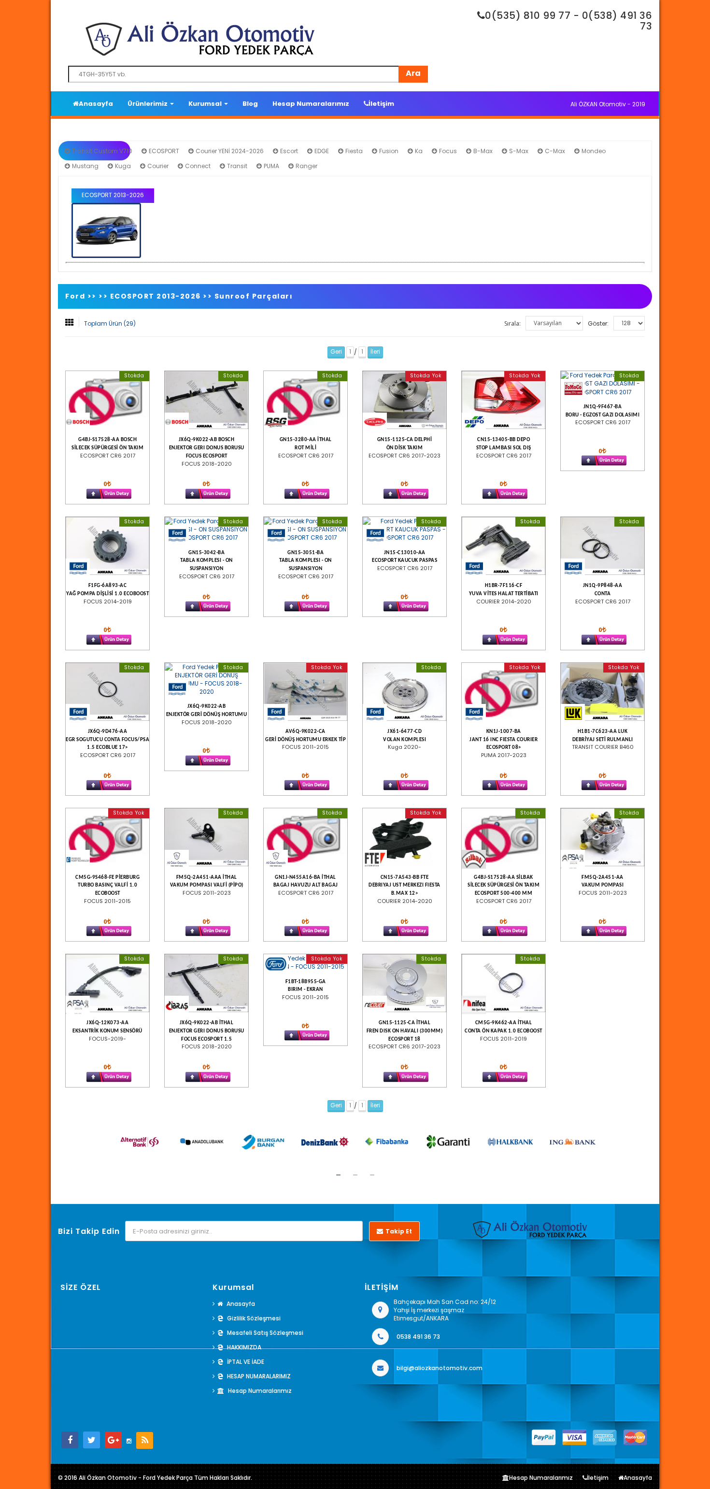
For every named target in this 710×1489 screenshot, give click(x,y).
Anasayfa (96, 103)
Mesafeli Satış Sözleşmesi (265, 1333)
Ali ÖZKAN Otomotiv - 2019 (607, 104)
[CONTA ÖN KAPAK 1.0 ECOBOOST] (503, 983)
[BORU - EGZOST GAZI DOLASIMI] (602, 383)
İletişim (381, 103)
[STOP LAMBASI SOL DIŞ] (503, 400)
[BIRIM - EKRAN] (305, 962)
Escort (288, 151)
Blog (250, 103)
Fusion (388, 151)
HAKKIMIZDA (244, 1347)
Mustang (85, 166)
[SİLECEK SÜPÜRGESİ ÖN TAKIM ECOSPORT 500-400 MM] (503, 837)
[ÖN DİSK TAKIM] (404, 400)
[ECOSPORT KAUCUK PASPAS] (404, 529)
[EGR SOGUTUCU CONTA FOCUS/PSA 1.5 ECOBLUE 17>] (107, 692)
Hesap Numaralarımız (310, 103)
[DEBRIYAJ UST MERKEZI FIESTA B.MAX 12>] (404, 837)
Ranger (305, 166)
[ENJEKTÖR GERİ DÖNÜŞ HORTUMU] (206, 679)
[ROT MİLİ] (305, 400)
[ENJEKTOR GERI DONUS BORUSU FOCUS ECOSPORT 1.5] (206, 983)
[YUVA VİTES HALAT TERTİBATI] (503, 546)
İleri (375, 351)
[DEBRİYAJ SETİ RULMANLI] (602, 692)
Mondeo (593, 151)
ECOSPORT (163, 151)
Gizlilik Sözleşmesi (254, 1318)
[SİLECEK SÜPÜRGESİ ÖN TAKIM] (107, 400)
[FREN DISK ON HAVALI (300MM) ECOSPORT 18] (404, 983)
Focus (447, 151)
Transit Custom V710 (101, 151)
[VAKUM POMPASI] (602, 837)
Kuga (122, 166)
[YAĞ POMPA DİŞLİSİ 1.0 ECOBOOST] (107, 546)
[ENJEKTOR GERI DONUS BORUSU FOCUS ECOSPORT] (206, 400)
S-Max (518, 151)
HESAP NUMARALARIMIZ (259, 1376)
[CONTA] (602, 546)
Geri (336, 351)
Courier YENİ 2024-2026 (229, 151)
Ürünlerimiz (148, 103)
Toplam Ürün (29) (110, 323)
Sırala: (512, 323)
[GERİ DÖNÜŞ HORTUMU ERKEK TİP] (305, 692)
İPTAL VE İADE (245, 1362)
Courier (157, 166)
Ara (413, 73)
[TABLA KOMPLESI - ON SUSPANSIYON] (206, 529)
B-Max (482, 151)
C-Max (554, 151)
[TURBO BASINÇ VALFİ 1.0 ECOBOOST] (107, 837)
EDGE (321, 151)
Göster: (598, 323)
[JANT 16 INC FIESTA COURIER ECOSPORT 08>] (503, 692)
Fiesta (353, 151)
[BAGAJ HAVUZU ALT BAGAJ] (305, 837)
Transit (236, 166)
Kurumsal (205, 103)
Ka (418, 151)
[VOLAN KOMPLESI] (404, 692)
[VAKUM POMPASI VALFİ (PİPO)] (206, 837)
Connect (197, 166)
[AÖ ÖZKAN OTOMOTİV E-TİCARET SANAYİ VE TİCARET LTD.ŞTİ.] (251, 39)
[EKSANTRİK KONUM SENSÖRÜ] (107, 983)
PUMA (270, 166)
